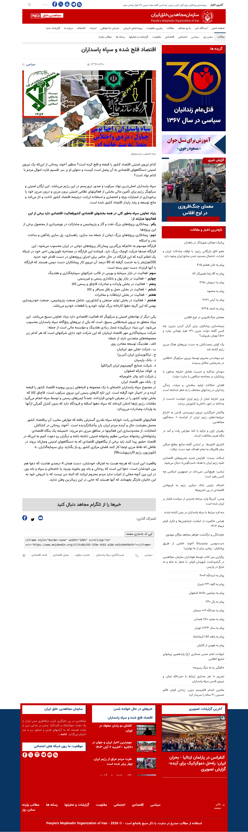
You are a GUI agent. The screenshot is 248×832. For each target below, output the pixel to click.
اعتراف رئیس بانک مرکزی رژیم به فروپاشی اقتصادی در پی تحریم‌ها (193, 488)
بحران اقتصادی (61, 555)
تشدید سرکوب (82, 555)
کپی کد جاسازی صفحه (139, 534)
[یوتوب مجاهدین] (67, 4)
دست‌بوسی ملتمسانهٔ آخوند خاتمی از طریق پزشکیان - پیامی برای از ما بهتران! (193, 546)
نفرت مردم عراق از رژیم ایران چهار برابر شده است (113, 762)
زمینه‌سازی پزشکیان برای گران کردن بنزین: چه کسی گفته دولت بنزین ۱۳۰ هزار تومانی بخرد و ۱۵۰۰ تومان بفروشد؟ (193, 331)
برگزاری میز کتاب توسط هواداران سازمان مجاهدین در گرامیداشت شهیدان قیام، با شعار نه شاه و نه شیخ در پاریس (193, 562)
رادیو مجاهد (184, 28)
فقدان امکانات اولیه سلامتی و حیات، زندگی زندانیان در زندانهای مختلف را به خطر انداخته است (193, 388)
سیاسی (195, 37)
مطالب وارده (105, 37)
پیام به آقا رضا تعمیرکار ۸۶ (208, 273)
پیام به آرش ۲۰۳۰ (213, 300)
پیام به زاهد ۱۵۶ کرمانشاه (208, 636)
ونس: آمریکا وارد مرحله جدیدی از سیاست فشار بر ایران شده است (193, 501)
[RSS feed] (79, 4)
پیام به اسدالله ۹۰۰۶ (212, 575)
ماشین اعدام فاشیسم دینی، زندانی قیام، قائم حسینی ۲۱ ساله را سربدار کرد (193, 692)
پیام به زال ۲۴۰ (215, 601)
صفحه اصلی (218, 28)
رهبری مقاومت (154, 28)
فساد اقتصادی (39, 555)
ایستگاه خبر (201, 28)
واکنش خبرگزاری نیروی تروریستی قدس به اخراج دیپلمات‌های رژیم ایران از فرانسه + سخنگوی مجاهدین (193, 417)
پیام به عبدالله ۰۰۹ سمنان (208, 610)
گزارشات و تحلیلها (138, 37)
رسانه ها (120, 37)
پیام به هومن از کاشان (210, 645)
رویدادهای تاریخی (132, 28)
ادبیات (93, 28)
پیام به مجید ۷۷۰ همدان (209, 619)
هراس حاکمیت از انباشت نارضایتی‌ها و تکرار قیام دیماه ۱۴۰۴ (193, 524)
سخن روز (208, 37)
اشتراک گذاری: (146, 519)
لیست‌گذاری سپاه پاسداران (110, 555)
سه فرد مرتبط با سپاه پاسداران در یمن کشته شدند (194, 512)
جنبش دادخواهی (110, 28)
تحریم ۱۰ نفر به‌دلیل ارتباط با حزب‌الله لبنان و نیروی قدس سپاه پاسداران (193, 679)
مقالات (170, 28)
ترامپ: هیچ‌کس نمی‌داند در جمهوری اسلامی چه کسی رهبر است (193, 474)
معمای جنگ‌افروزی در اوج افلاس (204, 317)
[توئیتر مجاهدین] (60, 4)
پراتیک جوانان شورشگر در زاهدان (204, 242)
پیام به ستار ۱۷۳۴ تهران (209, 628)
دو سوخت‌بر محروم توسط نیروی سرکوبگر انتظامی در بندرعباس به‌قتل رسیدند (193, 361)
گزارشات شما (53, 28)
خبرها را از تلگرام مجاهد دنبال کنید (89, 504)
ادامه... (62, 734)
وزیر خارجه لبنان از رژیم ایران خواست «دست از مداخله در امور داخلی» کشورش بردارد (193, 401)
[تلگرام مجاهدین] (73, 4)
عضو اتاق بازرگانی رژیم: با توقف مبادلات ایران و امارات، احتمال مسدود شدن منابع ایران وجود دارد (193, 254)
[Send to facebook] (24, 517)
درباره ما (68, 28)
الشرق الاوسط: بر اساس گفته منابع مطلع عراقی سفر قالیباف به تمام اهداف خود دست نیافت (193, 447)
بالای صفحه (218, 805)
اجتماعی (182, 37)
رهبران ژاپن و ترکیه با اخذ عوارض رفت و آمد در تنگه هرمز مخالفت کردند (193, 433)
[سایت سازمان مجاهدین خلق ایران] (124, 16)
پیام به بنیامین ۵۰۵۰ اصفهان (206, 593)
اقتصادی (169, 37)
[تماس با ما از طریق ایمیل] (49, 755)
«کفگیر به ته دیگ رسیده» (208, 667)
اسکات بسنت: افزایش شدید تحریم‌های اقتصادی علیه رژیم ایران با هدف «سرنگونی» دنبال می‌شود (193, 461)
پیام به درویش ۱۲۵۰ (211, 282)
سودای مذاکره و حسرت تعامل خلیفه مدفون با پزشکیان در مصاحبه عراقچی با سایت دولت (193, 374)
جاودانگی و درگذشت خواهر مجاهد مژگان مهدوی (195, 534)
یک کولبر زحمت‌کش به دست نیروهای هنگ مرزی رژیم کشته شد (177, 5)
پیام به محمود (215, 291)
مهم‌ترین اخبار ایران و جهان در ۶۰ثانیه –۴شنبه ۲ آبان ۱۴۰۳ (112, 745)
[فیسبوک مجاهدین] (54, 4)
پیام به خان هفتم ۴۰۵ (210, 265)
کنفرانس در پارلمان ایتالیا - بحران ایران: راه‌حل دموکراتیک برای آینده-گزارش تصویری (197, 763)
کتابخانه (81, 28)
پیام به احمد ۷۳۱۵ (212, 308)
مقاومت (156, 37)
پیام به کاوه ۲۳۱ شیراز (210, 584)
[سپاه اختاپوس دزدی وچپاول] (89, 108)
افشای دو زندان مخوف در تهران (116, 728)
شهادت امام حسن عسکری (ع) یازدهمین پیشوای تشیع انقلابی (193, 657)
